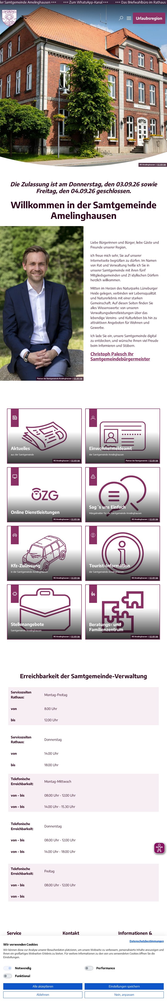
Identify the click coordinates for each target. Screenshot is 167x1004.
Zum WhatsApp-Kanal (30, 2)
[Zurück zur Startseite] (9, 18)
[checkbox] (7, 968)
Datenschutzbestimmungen (147, 941)
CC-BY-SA (161, 165)
